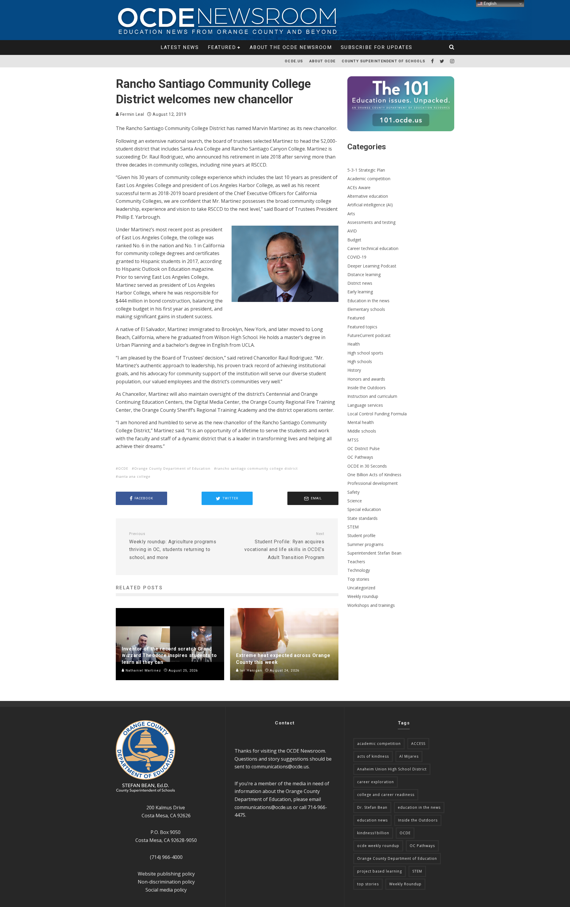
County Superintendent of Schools (383, 61)
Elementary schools (366, 309)
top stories (368, 884)
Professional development (372, 483)
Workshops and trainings (371, 605)
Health (353, 344)
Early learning (360, 292)
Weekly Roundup (405, 884)
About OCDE (322, 61)
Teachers (356, 561)
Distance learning (364, 274)
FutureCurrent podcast (369, 335)
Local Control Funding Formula (377, 414)
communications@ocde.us (280, 766)
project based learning (379, 871)
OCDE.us (294, 61)
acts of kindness (373, 756)
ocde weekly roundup (378, 845)
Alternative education (367, 196)
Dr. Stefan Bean (372, 807)
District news (359, 283)
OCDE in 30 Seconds (367, 466)
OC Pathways (360, 457)
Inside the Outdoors (366, 387)
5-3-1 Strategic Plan (366, 170)
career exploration (375, 781)
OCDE (123, 468)
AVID (352, 231)
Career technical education (372, 248)
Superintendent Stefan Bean (374, 553)
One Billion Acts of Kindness (374, 474)
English (489, 3)
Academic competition (368, 178)
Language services (365, 405)
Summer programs (365, 544)
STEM (353, 527)
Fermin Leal (131, 114)
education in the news (419, 807)
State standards (362, 518)
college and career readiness (385, 794)
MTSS (353, 440)
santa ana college (134, 476)
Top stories (358, 579)
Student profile (361, 535)
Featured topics (362, 327)
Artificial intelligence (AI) (370, 205)
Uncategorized (361, 588)
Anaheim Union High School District (392, 769)
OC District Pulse (363, 448)
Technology (358, 570)
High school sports (365, 353)
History (354, 370)
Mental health (360, 422)
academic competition (379, 743)
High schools (359, 361)
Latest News (180, 47)
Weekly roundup (362, 596)
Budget (354, 240)
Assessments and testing (371, 222)
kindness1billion (373, 832)
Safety (353, 492)
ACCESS (418, 743)
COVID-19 (356, 257)
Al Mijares (409, 756)
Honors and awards (366, 379)
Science (354, 501)
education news (372, 820)
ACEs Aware (358, 187)
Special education (364, 509)
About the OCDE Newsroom (291, 47)
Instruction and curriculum (372, 396)
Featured (222, 47)
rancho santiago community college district (257, 468)
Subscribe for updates (376, 47)
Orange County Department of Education (172, 468)
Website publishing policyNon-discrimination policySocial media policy (166, 881)
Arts (351, 213)
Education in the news (368, 300)
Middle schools (361, 431)
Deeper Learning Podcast (371, 266)
